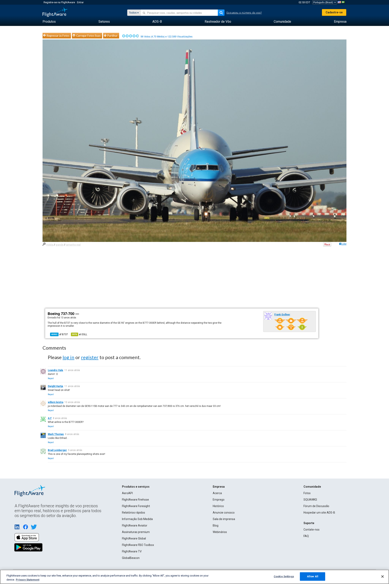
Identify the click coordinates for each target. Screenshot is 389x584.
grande (59, 244)
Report (51, 378)
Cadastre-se (334, 12)
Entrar (80, 2)
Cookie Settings (284, 576)
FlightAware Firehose (135, 499)
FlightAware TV (132, 551)
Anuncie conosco (224, 512)
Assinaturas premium (136, 532)
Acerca (217, 493)
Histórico (218, 506)
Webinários (220, 532)
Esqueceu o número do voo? (244, 12)
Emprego (218, 499)
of (59, 334)
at (79, 334)
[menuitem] (49, 21)
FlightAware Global (134, 538)
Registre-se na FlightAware (59, 2)
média (49, 244)
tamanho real (73, 244)
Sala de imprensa (224, 519)
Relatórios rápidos (133, 512)
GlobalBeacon (131, 558)
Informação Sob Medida (137, 519)
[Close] (382, 576)
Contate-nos (312, 529)
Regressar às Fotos (58, 35)
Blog (215, 525)
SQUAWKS (310, 499)
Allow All (312, 576)
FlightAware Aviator (134, 525)
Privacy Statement (27, 579)
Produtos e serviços (136, 486)
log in (68, 357)
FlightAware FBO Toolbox (138, 545)
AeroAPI (127, 493)
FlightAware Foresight (136, 506)
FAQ (306, 536)
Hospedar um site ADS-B (319, 512)
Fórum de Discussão (316, 506)
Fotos (307, 493)
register (89, 357)
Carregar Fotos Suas (88, 35)
